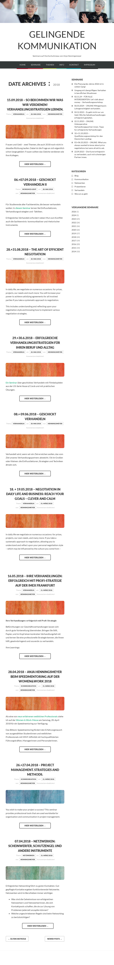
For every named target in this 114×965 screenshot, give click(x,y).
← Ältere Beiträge (17, 939)
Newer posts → (54, 939)
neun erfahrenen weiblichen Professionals (38, 716)
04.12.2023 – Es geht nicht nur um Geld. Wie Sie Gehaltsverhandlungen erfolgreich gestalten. (90, 115)
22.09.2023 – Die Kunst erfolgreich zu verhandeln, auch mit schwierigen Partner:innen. (90, 154)
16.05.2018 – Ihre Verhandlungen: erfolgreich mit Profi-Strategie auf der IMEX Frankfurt (35, 580)
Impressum (89, 65)
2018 (74, 237)
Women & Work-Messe (27, 720)
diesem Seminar (22, 208)
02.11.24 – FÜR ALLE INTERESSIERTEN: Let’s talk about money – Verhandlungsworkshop (89, 99)
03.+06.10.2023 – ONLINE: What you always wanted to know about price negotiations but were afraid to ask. (90, 145)
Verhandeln (18, 114)
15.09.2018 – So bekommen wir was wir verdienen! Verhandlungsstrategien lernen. (35, 104)
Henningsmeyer (55, 114)
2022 (74, 222)
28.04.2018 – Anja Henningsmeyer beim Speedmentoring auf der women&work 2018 (35, 676)
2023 (74, 219)
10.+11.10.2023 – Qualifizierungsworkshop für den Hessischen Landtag (88, 136)
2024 (74, 215)
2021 (74, 226)
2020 (74, 230)
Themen (50, 65)
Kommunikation (28, 686)
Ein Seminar (11, 382)
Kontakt (74, 65)
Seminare (36, 65)
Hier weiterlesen (35, 164)
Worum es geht (29, 189)
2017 (74, 240)
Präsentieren (80, 186)
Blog (76, 175)
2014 (74, 251)
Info (61, 65)
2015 (74, 248)
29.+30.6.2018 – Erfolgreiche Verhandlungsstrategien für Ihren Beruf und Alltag (35, 342)
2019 (74, 233)
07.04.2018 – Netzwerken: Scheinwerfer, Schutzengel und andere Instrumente (35, 846)
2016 (74, 244)
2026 (74, 211)
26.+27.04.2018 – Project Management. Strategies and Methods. (35, 769)
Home (23, 65)
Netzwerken (28, 855)
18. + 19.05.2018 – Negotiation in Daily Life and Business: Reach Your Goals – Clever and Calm (35, 494)
